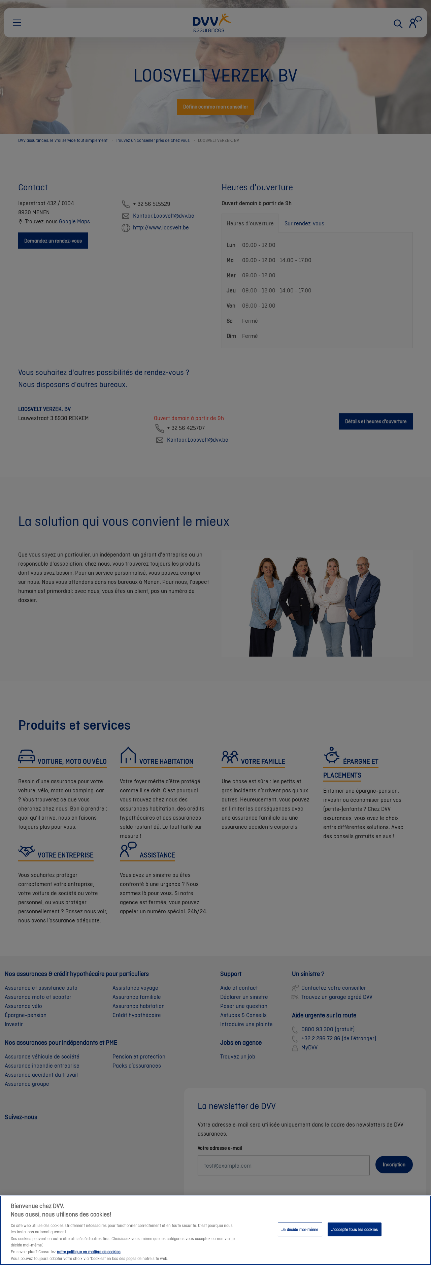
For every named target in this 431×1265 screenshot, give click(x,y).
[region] (215, 1230)
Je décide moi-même (299, 1229)
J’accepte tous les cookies (354, 1229)
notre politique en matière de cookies (89, 1252)
